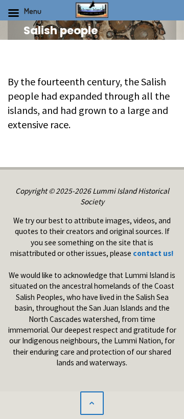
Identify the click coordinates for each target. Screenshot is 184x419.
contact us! (153, 253)
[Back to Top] (92, 403)
